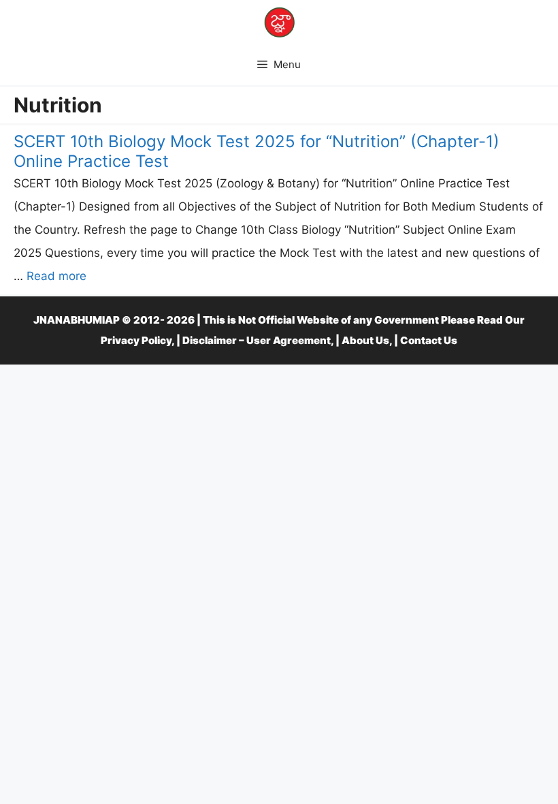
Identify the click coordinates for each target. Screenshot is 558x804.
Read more (56, 276)
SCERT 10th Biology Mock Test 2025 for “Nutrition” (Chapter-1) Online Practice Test (256, 151)
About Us (365, 340)
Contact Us (428, 340)
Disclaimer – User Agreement (256, 340)
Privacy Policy (136, 340)
